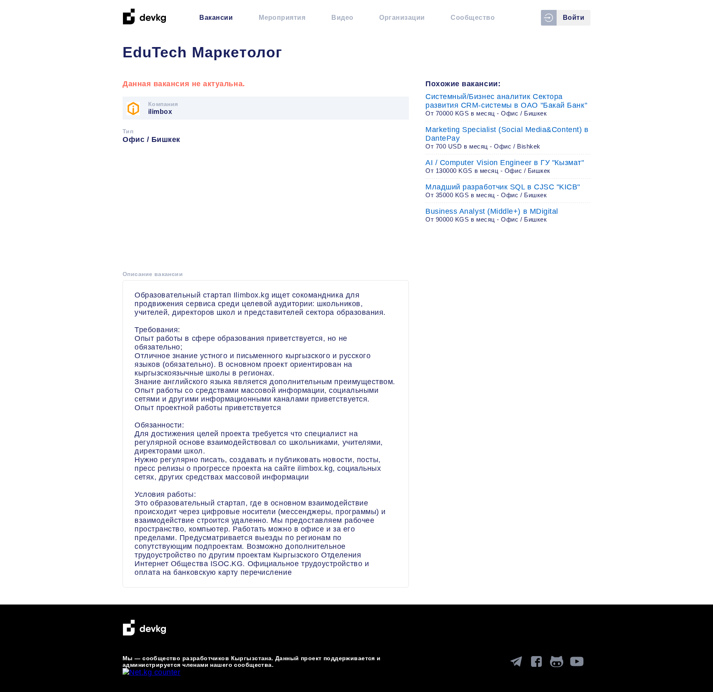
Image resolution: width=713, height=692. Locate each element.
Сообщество (473, 17)
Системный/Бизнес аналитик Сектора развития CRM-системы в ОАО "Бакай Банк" (506, 104)
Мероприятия (282, 17)
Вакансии (216, 17)
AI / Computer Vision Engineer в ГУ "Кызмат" (504, 166)
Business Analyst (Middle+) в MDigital (491, 215)
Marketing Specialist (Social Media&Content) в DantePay (506, 137)
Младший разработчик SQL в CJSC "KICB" (502, 190)
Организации (402, 17)
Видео (342, 17)
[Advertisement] (266, 210)
